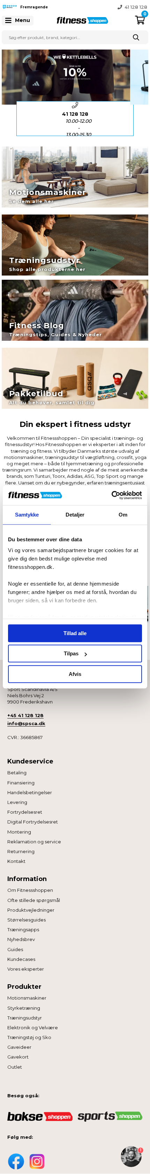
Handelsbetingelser (29, 792)
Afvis (75, 674)
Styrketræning (23, 1008)
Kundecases (21, 959)
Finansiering (21, 782)
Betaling (17, 772)
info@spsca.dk (26, 723)
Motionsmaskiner (26, 998)
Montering (19, 832)
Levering (17, 802)
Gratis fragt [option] (78, 124)
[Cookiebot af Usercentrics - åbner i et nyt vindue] (111, 495)
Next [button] (138, 118)
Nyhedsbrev (21, 939)
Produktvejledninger (30, 910)
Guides (15, 949)
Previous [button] (69, 6)
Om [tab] (123, 515)
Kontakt (16, 861)
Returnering (21, 851)
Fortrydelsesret (24, 812)
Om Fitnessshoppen (30, 890)
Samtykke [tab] (27, 515)
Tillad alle (75, 633)
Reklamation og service (34, 841)
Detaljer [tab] (75, 515)
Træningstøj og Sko (29, 1037)
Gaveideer (19, 1047)
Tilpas (71, 653)
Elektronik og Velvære (32, 1027)
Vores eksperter (25, 969)
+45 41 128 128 (25, 715)
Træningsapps (23, 929)
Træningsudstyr (24, 1018)
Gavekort (18, 1057)
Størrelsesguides (26, 920)
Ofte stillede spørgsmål (33, 900)
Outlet (14, 1067)
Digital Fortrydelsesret (32, 822)
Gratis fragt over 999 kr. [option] (119, 7)
